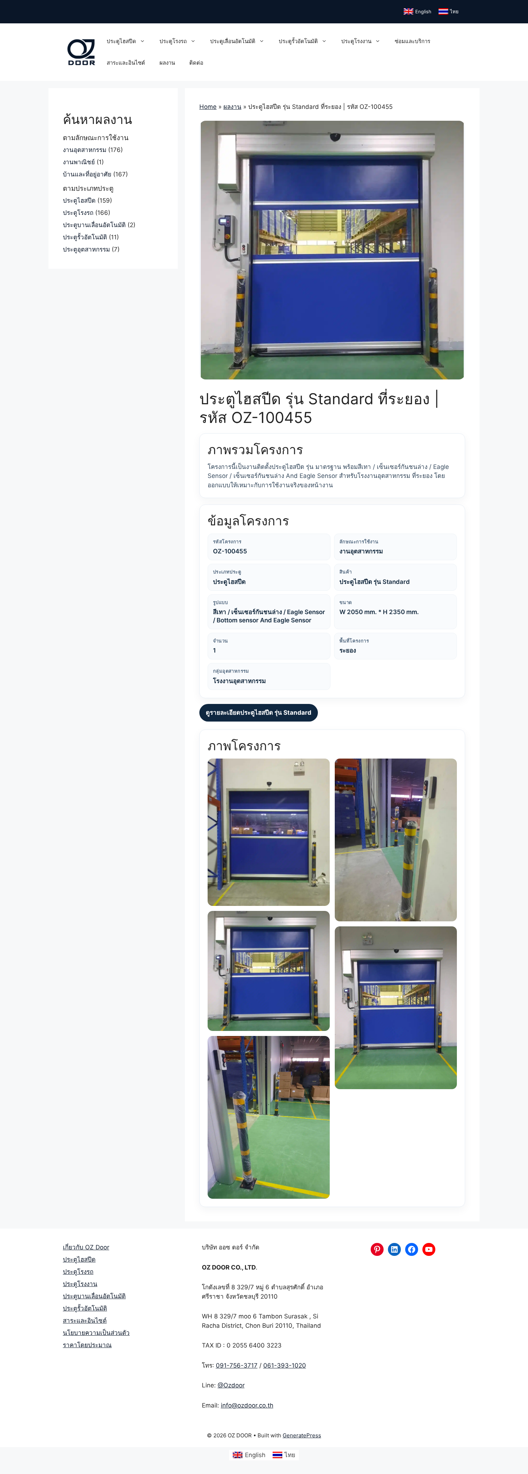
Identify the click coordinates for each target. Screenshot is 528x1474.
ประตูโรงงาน (356, 41)
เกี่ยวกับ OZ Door (86, 1247)
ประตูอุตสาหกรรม (86, 249)
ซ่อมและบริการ (412, 41)
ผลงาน (167, 62)
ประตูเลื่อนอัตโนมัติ (232, 41)
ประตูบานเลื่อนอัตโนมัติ (94, 225)
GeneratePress (302, 1435)
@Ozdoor (231, 1385)
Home (208, 106)
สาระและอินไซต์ (126, 62)
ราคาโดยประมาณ (87, 1345)
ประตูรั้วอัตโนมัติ (298, 41)
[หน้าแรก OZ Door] (81, 51)
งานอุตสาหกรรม (84, 149)
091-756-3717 (237, 1365)
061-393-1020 (284, 1365)
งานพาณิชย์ (79, 162)
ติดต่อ (196, 62)
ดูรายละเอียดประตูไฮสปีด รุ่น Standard (258, 712)
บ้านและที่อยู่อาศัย (87, 174)
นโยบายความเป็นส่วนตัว (96, 1332)
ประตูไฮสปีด (121, 41)
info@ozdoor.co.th (247, 1405)
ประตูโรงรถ (173, 41)
